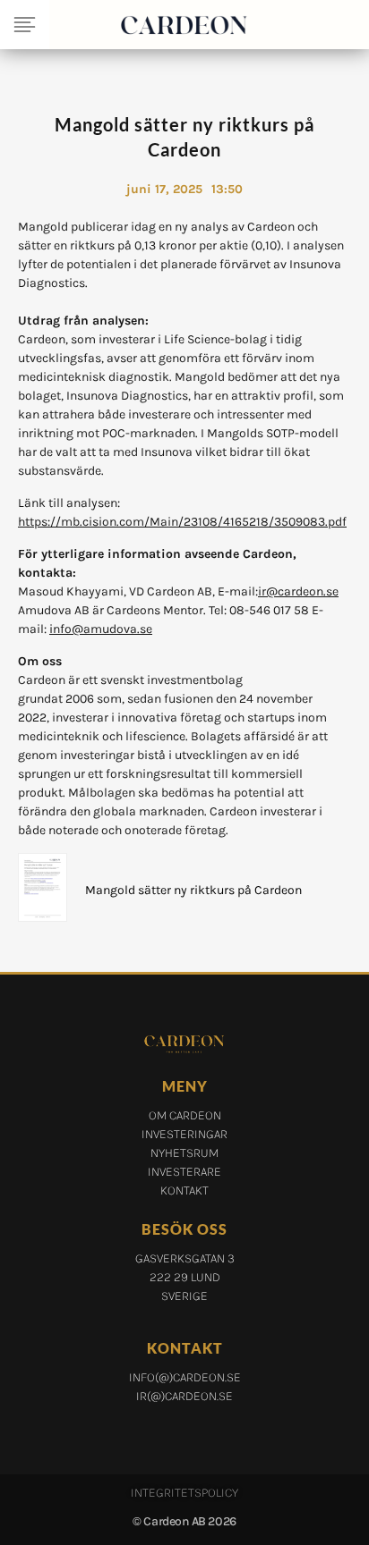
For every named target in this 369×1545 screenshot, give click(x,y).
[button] (24, 24)
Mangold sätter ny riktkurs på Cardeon (193, 890)
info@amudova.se (100, 629)
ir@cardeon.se (298, 591)
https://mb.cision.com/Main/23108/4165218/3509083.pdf (182, 521)
